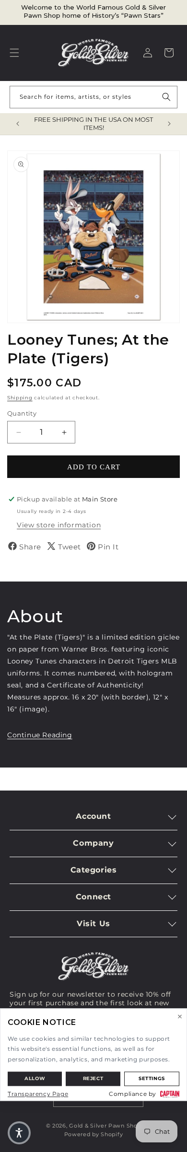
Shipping (20, 398)
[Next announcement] (169, 123)
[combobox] (93, 97)
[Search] (166, 96)
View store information (59, 525)
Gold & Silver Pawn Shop (105, 1125)
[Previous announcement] (17, 123)
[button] (14, 52)
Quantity (21, 413)
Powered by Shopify (93, 1134)
